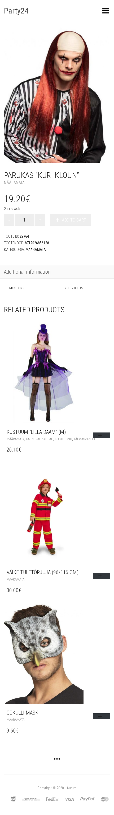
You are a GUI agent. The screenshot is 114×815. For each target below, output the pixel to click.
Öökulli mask (22, 713)
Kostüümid (63, 439)
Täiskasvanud (84, 439)
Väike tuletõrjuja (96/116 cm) (42, 572)
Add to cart (74, 220)
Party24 (16, 10)
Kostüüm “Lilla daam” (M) (36, 432)
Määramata (14, 183)
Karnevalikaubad (39, 439)
